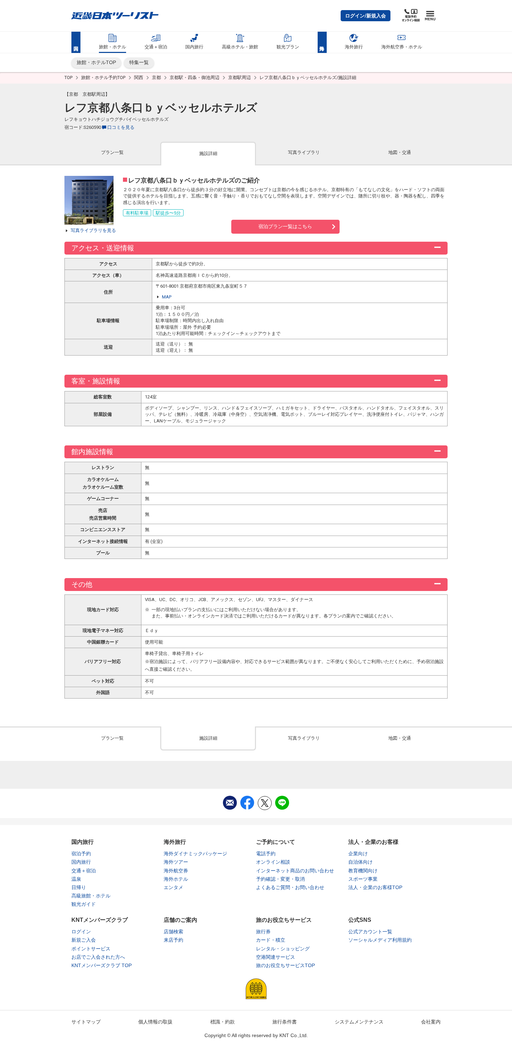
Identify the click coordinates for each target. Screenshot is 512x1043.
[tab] (112, 153)
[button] (365, 15)
